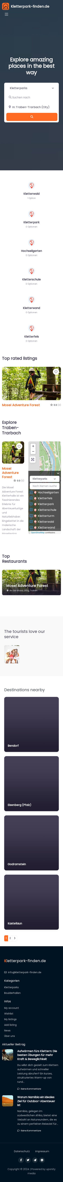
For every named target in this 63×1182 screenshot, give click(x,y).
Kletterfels (45, 498)
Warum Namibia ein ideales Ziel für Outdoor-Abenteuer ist (36, 1101)
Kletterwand (46, 527)
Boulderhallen (12, 993)
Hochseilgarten (48, 492)
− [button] (33, 451)
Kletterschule (47, 510)
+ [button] (33, 446)
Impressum (42, 1151)
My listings (10, 1019)
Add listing (10, 1025)
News (7, 1030)
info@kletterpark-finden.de (24, 972)
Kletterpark (46, 504)
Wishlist (8, 1013)
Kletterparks (11, 987)
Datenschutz (22, 1151)
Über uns (9, 1036)
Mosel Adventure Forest (21, 405)
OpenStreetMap (37, 532)
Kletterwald (46, 522)
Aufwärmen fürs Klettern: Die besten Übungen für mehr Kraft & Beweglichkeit (37, 1055)
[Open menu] (6, 14)
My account (11, 1008)
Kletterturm (46, 516)
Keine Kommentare (31, 1088)
